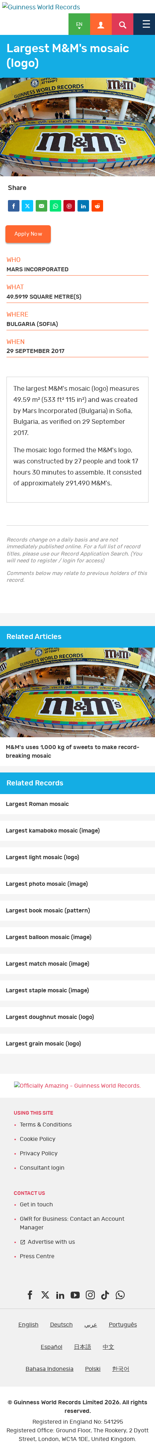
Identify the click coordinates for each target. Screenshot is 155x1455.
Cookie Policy (38, 1139)
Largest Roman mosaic (37, 804)
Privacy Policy (39, 1153)
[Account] (101, 24)
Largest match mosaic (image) (47, 964)
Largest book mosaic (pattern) (48, 911)
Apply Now (28, 234)
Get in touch (36, 1204)
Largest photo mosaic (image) (47, 884)
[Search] (122, 24)
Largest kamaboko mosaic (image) (53, 831)
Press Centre (37, 1256)
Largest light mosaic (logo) (42, 857)
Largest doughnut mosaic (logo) (50, 1017)
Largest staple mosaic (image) (47, 990)
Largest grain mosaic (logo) (43, 1044)
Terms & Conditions (46, 1125)
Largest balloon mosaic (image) (49, 937)
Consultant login (42, 1168)
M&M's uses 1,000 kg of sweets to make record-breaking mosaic (73, 751)
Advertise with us (51, 1242)
